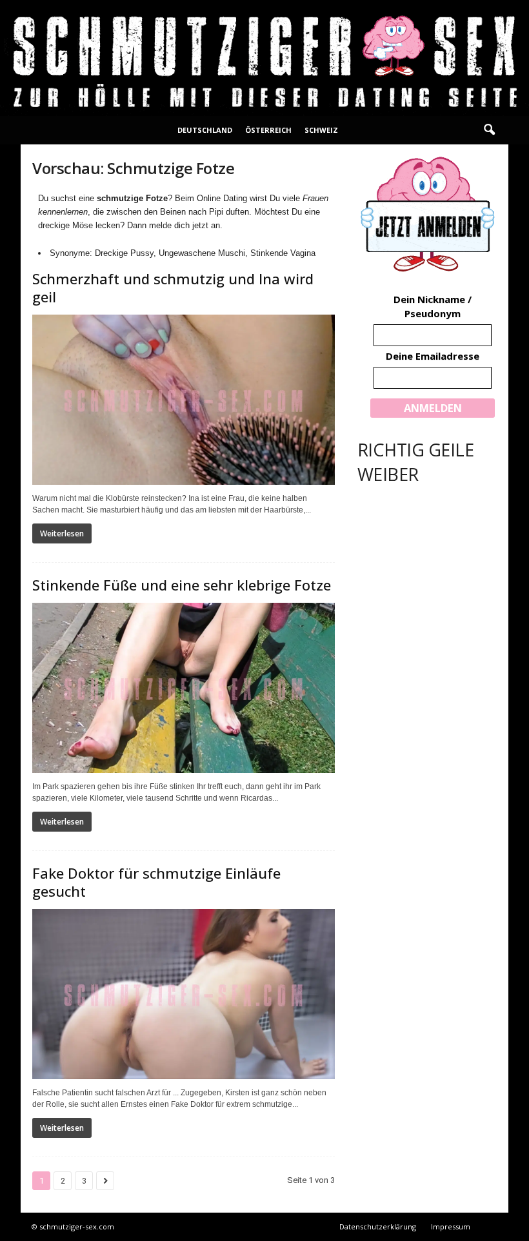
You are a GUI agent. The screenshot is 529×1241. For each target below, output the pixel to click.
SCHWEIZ (321, 130)
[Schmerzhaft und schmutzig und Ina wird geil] (183, 400)
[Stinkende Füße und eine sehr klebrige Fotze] (183, 688)
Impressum (450, 1226)
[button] (489, 130)
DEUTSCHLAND (204, 130)
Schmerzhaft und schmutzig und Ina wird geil (173, 287)
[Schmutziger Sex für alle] (264, 58)
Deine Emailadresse (432, 355)
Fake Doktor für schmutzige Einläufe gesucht (156, 882)
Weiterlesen (62, 533)
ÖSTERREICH (268, 130)
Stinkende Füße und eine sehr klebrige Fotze (181, 584)
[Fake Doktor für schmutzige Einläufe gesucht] (183, 994)
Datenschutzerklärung (377, 1226)
